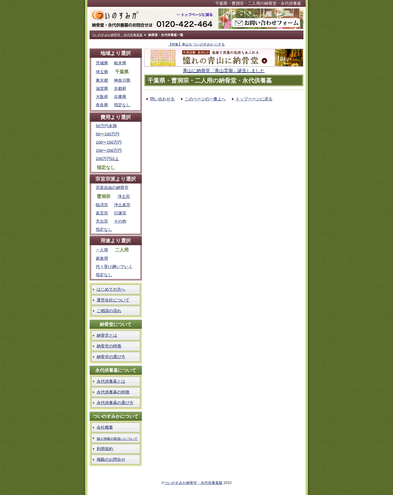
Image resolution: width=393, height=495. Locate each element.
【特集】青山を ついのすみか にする (196, 44)
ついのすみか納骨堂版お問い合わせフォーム (260, 18)
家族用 (102, 258)
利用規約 (105, 449)
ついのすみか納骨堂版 (154, 18)
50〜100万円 (107, 134)
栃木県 (120, 63)
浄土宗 (124, 196)
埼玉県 (102, 72)
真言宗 (102, 213)
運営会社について (113, 300)
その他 (120, 221)
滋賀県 (102, 88)
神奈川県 (122, 80)
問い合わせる (162, 99)
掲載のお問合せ (111, 459)
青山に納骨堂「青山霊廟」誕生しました (224, 70)
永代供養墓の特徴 (113, 392)
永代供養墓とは (111, 381)
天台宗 (102, 221)
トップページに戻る (254, 99)
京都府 (120, 88)
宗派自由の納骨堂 (112, 187)
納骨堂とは (107, 335)
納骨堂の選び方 (111, 357)
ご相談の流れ (109, 311)
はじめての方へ (111, 289)
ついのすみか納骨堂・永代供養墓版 (117, 35)
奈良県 (102, 105)
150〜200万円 (109, 150)
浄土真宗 (122, 205)
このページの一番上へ (205, 99)
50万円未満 (106, 126)
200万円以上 (107, 158)
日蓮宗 (120, 213)
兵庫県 (120, 96)
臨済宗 (102, 205)
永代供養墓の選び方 (115, 403)
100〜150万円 (109, 142)
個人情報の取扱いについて (117, 439)
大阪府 (102, 96)
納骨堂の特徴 (109, 346)
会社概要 (105, 427)
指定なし (122, 105)
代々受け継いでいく (114, 266)
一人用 (102, 250)
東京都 (102, 80)
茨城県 (102, 63)
